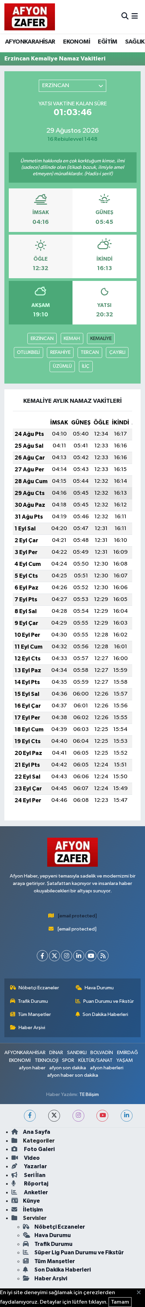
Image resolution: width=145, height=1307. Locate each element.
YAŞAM (124, 1060)
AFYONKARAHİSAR (30, 42)
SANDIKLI (77, 1052)
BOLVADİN (101, 1052)
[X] (54, 955)
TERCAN (90, 352)
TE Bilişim (89, 1094)
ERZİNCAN (42, 338)
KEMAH (72, 338)
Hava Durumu (99, 987)
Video (31, 1158)
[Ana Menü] (135, 17)
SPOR (68, 1060)
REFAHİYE (60, 352)
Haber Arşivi (32, 1027)
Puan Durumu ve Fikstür (108, 1001)
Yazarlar (35, 1166)
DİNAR (56, 1052)
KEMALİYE (101, 338)
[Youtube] (90, 955)
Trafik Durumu (33, 1001)
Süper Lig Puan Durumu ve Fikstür (79, 1252)
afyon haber (32, 1067)
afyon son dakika (67, 1067)
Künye (31, 1201)
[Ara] (124, 17)
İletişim (33, 1209)
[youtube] (102, 1116)
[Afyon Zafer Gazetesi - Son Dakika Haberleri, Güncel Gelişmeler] (29, 16)
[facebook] (30, 1116)
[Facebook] (42, 955)
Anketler (35, 1192)
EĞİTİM (107, 42)
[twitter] (54, 1116)
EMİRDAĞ (127, 1052)
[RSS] (103, 955)
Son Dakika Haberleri (105, 1014)
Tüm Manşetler (34, 1014)
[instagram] (78, 1116)
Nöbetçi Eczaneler (39, 987)
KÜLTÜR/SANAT (95, 1060)
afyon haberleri (106, 1067)
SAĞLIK (134, 42)
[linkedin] (127, 1116)
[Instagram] (66, 955)
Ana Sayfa (36, 1132)
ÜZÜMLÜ (62, 366)
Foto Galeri (39, 1149)
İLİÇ (85, 366)
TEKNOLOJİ (46, 1060)
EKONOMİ (76, 42)
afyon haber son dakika (72, 1075)
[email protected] (77, 915)
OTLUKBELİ (28, 352)
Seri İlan (34, 1175)
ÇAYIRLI (117, 352)
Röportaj (35, 1183)
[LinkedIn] (78, 955)
